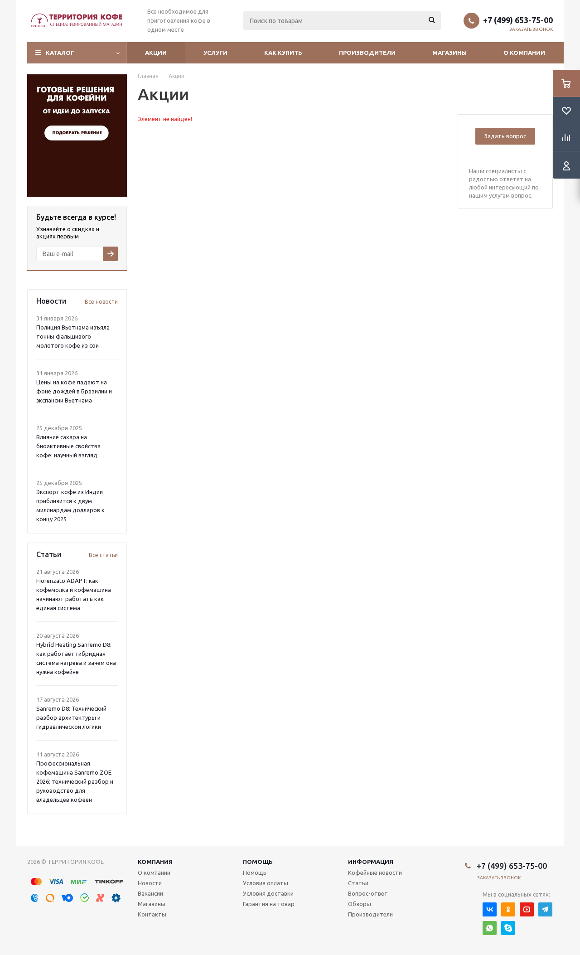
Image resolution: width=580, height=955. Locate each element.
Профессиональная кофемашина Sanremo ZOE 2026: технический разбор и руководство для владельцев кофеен (74, 781)
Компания (155, 861)
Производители (367, 52)
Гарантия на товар (269, 904)
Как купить (283, 52)
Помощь (258, 861)
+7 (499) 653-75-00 (518, 20)
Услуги (215, 52)
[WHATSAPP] (490, 928)
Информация (370, 861)
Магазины (449, 52)
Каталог (60, 52)
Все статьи (103, 555)
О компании (524, 52)
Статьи (358, 883)
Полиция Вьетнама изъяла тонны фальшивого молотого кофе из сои (73, 336)
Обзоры (359, 904)
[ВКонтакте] (490, 909)
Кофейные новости (375, 872)
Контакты (152, 914)
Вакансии (150, 893)
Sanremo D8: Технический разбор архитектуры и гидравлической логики (71, 717)
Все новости (101, 302)
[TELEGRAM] (545, 909)
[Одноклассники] (508, 909)
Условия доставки (268, 893)
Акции (156, 52)
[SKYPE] (508, 928)
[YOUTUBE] (527, 909)
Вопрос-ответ (368, 893)
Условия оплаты (265, 883)
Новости (150, 883)
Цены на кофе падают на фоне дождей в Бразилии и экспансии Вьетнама (74, 391)
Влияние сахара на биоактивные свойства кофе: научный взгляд (68, 446)
